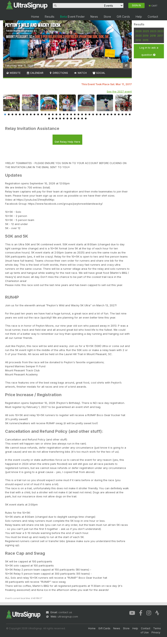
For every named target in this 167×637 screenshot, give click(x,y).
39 (60, 118)
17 (64, 114)
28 (104, 114)
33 (122, 114)
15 (56, 114)
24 (89, 114)
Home (35, 16)
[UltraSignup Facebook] (140, 612)
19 (71, 114)
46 (86, 118)
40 (64, 118)
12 (45, 114)
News (94, 16)
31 (115, 114)
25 (93, 114)
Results (49, 16)
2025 (146, 31)
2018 (153, 35)
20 (75, 114)
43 (75, 118)
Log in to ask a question (149, 51)
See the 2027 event (119, 91)
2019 (145, 35)
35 (130, 114)
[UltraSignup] (26, 5)
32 (119, 114)
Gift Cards (123, 16)
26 (97, 114)
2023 (153, 31)
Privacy (156, 632)
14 (53, 114)
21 (78, 114)
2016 (138, 40)
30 (111, 114)
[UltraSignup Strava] (157, 612)
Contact (153, 16)
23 (86, 114)
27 (100, 114)
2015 (145, 40)
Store (107, 16)
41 (67, 118)
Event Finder (72, 16)
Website (15, 72)
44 (78, 118)
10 (38, 114)
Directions (60, 72)
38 (56, 118)
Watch (82, 72)
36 (49, 118)
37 (53, 118)
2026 (138, 31)
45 (82, 118)
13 (49, 114)
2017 (160, 35)
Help (139, 16)
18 (67, 114)
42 (71, 118)
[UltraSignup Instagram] (149, 612)
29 (108, 114)
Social (100, 72)
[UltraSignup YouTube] (132, 612)
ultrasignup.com (68, 616)
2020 (138, 35)
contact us (65, 612)
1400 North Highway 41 (21, 30)
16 (60, 114)
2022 (160, 31)
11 (42, 114)
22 (82, 114)
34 (126, 114)
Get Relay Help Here (67, 141)
